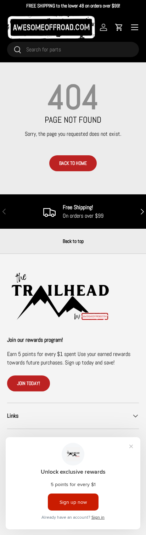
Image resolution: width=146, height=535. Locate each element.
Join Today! (28, 383)
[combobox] (73, 49)
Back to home (73, 163)
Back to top (73, 241)
